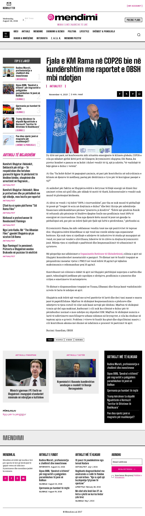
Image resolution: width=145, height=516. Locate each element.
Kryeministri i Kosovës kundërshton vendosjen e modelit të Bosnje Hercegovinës (75, 385)
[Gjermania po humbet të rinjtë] (8, 109)
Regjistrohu (125, 469)
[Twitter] (126, 94)
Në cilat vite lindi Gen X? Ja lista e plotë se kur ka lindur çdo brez (89, 494)
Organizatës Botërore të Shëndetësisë (101, 253)
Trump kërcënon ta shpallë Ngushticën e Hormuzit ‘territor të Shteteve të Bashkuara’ (28, 122)
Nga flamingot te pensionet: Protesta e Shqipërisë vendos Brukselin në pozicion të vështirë (20, 249)
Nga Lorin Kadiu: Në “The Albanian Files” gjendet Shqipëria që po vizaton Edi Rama (20, 233)
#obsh (69, 340)
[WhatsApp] (139, 94)
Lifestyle (80, 487)
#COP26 (59, 340)
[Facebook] (120, 94)
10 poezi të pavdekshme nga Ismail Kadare (89, 462)
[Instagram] (5, 478)
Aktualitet (9, 185)
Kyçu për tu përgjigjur (14, 414)
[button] (138, 34)
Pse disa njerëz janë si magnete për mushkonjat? (27, 139)
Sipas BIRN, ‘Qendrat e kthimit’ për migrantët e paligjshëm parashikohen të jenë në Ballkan (122, 379)
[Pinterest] (133, 94)
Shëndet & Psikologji (25, 145)
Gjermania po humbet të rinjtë (28, 107)
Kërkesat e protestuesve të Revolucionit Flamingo (17, 219)
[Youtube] (23, 478)
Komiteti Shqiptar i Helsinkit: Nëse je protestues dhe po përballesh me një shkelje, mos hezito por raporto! (21, 193)
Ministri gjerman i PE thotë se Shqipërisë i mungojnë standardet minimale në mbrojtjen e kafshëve (26, 394)
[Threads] (17, 478)
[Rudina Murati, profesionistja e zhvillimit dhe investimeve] (8, 72)
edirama (79, 340)
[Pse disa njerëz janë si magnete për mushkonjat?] (8, 140)
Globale (20, 99)
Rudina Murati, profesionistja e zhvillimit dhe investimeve (24, 71)
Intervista (21, 79)
